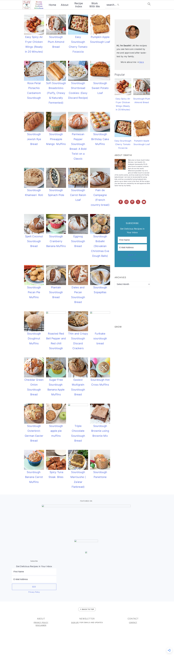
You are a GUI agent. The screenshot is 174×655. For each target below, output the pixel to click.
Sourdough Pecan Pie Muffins (34, 292)
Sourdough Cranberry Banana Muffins (56, 241)
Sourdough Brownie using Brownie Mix (100, 430)
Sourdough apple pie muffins (56, 430)
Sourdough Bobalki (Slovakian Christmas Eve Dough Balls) (100, 246)
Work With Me (94, 5)
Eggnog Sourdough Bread (78, 241)
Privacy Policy (132, 260)
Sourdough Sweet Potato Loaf (100, 88)
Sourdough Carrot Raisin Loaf (78, 195)
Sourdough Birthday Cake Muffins (100, 139)
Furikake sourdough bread (100, 338)
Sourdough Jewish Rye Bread (34, 139)
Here (141, 62)
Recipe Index (78, 5)
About (65, 4)
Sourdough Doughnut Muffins (34, 338)
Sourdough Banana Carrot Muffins (34, 477)
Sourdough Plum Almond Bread (56, 41)
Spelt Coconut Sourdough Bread (34, 241)
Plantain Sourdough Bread (56, 292)
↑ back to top (87, 609)
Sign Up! (75, 622)
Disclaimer (41, 625)
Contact (133, 622)
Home (52, 4)
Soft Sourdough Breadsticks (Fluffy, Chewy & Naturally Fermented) (56, 93)
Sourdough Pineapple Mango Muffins (56, 139)
